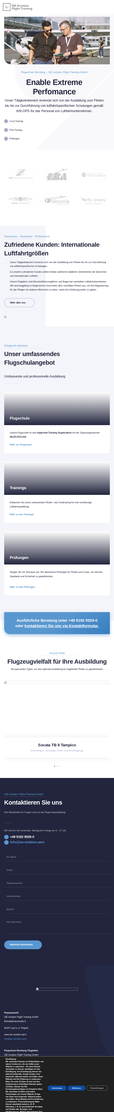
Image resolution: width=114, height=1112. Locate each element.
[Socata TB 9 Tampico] (57, 682)
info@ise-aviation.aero (15, 1039)
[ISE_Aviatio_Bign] (20, 4)
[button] (54, 766)
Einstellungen (97, 1088)
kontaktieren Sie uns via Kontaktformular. (61, 626)
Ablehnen (76, 1088)
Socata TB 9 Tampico (57, 745)
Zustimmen (57, 1088)
